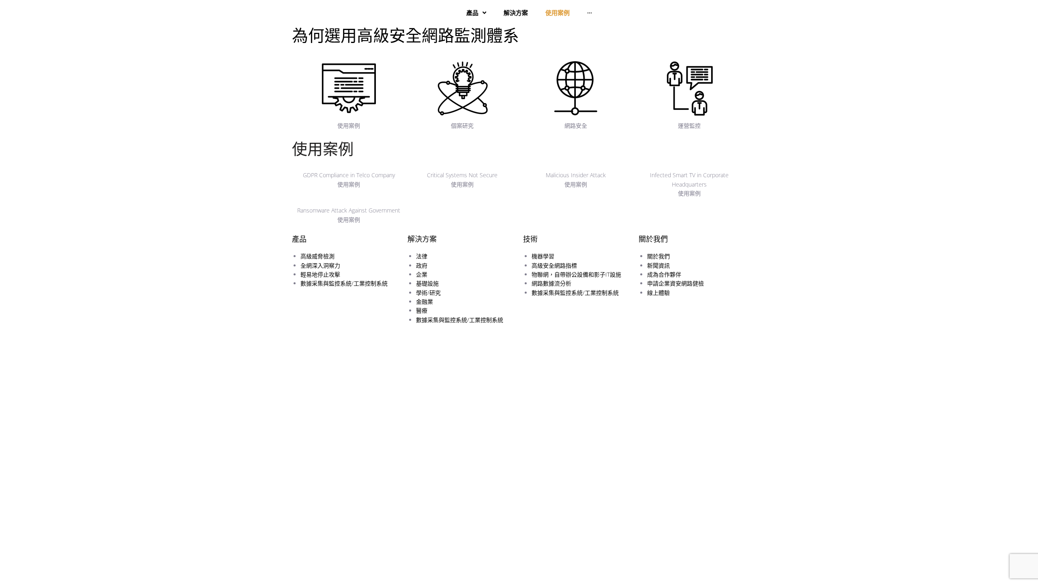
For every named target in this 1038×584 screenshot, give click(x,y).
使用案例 (348, 125)
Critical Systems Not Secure (462, 175)
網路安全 (575, 125)
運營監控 (689, 125)
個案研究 (462, 125)
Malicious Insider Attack (576, 175)
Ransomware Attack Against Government (348, 210)
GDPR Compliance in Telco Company (349, 175)
